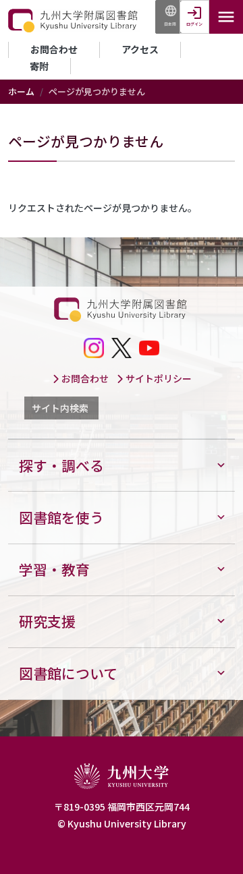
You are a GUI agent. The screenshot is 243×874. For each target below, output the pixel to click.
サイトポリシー (158, 378)
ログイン (194, 24)
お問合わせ (54, 49)
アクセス (140, 49)
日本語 (170, 24)
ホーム (21, 91)
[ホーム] (74, 20)
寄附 (39, 66)
